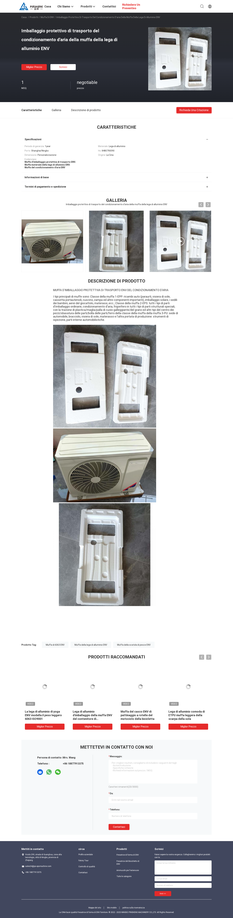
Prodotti (34, 17)
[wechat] (58, 772)
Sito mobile (111, 908)
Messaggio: (116, 756)
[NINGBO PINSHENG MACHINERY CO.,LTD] (31, 6)
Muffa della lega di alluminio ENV (90, 645)
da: (111, 793)
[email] (40, 772)
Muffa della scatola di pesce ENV (134, 645)
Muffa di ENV (47, 17)
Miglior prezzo (34, 67)
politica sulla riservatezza (134, 908)
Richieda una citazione (194, 110)
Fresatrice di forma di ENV (127, 855)
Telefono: (115, 809)
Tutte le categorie (123, 876)
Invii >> (163, 894)
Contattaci (119, 826)
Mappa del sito (94, 908)
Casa (24, 17)
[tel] (67, 772)
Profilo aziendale (85, 854)
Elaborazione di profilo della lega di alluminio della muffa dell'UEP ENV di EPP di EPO (43, 715)
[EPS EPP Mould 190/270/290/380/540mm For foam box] (116, 241)
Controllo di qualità (86, 866)
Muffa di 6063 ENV (55, 645)
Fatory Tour (83, 860)
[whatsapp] (49, 772)
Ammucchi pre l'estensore (127, 870)
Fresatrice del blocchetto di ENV (127, 862)
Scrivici (63, 67)
